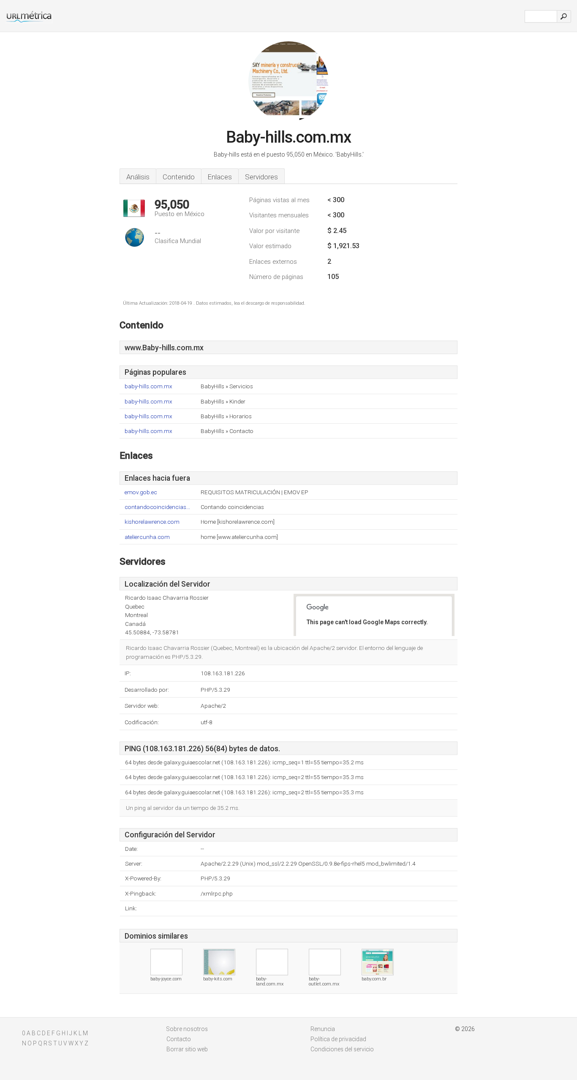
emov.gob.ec (141, 492)
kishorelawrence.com (152, 522)
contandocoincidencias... (157, 507)
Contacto (178, 1039)
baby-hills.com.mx (148, 386)
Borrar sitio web (187, 1049)
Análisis (138, 177)
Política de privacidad (338, 1039)
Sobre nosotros (187, 1029)
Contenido (179, 177)
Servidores (261, 177)
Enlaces (220, 177)
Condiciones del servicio (342, 1049)
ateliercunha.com (147, 537)
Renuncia (322, 1029)
